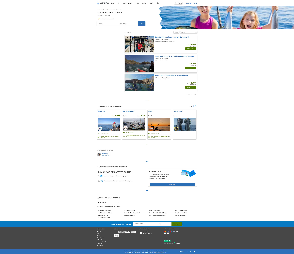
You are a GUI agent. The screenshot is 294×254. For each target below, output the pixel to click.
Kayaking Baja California (129, 210)
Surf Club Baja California (154, 210)
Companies (188, 3)
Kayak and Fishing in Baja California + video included (174, 56)
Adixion (150, 111)
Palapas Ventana (178, 111)
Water (112, 3)
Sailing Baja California (103, 215)
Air (118, 3)
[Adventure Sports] (103, 3)
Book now (190, 49)
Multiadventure (127, 3)
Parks (137, 3)
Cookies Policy (100, 245)
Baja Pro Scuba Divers (128, 111)
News (98, 233)
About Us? (99, 231)
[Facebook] (190, 252)
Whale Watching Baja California (105, 213)
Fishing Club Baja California (181, 213)
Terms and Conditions (101, 241)
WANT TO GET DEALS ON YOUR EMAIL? (121, 224)
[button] (195, 106)
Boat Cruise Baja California (181, 210)
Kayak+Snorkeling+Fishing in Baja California (171, 75)
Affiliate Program (100, 237)
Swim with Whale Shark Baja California (158, 213)
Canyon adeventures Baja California (157, 215)
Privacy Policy (100, 243)
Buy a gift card (172, 184)
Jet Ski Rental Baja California (181, 215)
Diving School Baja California (104, 210)
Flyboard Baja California (129, 215)
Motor (144, 3)
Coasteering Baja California (104, 217)
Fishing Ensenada (102, 202)
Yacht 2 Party (101, 111)
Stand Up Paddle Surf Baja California (132, 213)
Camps (151, 3)
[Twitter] (194, 252)
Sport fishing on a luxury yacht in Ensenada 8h (172, 37)
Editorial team (100, 239)
